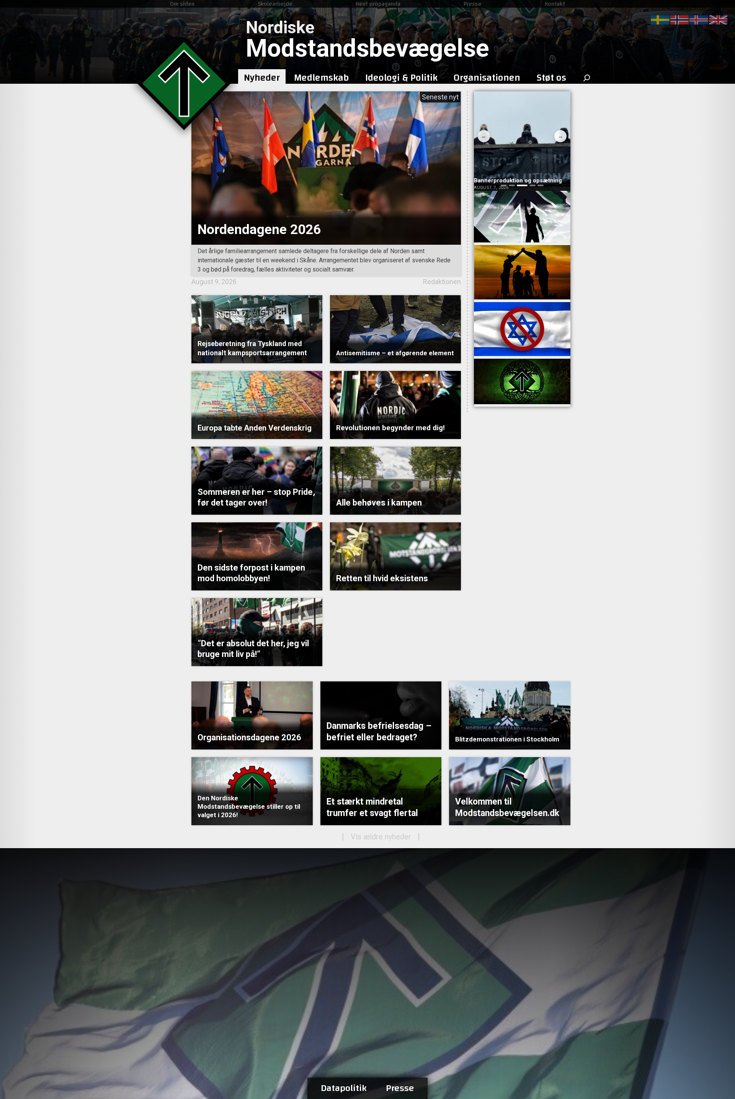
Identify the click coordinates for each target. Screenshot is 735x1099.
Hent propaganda (378, 4)
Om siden (182, 4)
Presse (473, 4)
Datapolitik (344, 1088)
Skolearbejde (275, 4)
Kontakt (555, 4)
